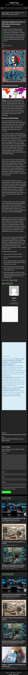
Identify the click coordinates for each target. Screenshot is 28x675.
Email (3, 477)
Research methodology (9, 314)
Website (4, 482)
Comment (4, 453)
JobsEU (7, 12)
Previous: (14, 433)
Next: (12, 439)
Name (4, 472)
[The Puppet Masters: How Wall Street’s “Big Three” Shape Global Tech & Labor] (14, 508)
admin (3, 43)
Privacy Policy (13, 672)
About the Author (7, 316)
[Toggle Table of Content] (15, 308)
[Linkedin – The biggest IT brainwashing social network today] (14, 655)
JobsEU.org (14, 3)
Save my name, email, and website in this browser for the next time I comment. (14, 488)
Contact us (19, 672)
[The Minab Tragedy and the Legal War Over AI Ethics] (14, 532)
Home (3, 12)
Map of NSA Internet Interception (10, 85)
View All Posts (14, 303)
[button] (2, 8)
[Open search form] (25, 8)
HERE (11, 280)
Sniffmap (4, 100)
